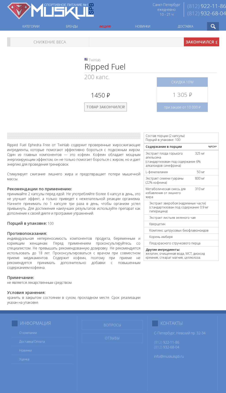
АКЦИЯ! (105, 26)
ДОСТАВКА (185, 26)
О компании (28, 333)
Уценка (24, 359)
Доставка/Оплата (32, 341)
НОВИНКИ (142, 26)
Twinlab (95, 60)
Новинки (25, 350)
